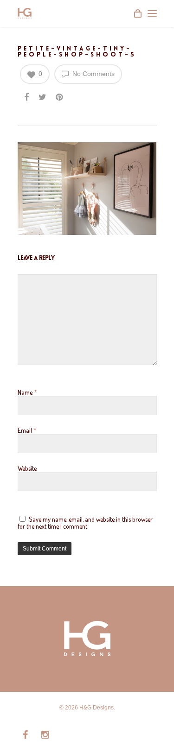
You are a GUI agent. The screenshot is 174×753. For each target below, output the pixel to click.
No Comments (93, 73)
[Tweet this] (43, 97)
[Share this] (27, 97)
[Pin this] (60, 97)
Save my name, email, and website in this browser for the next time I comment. (85, 522)
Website (27, 468)
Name (27, 392)
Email (27, 430)
